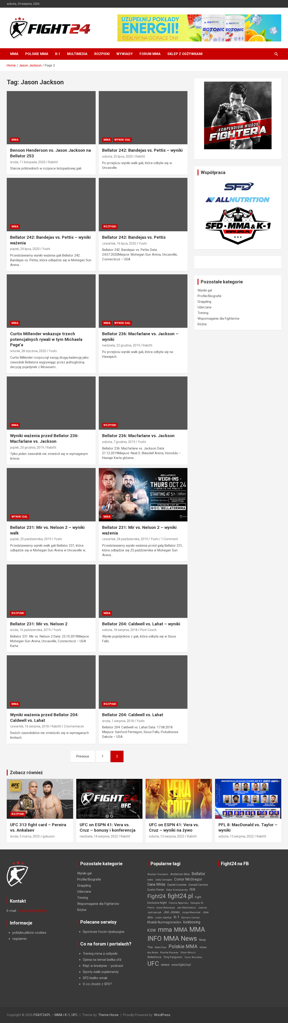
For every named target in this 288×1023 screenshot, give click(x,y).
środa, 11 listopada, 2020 (27, 162)
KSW (151, 930)
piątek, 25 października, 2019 (30, 539)
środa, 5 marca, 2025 (25, 836)
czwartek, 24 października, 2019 (125, 539)
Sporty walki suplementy (101, 972)
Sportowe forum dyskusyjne (103, 932)
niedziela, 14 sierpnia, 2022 (99, 836)
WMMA (165, 964)
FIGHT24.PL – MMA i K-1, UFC (56, 1015)
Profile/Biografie (209, 296)
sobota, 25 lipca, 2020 (117, 156)
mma (165, 929)
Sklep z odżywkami (184, 54)
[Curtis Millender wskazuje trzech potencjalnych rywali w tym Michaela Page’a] (51, 301)
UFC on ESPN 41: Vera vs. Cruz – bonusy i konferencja (107, 827)
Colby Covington (163, 879)
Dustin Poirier (155, 889)
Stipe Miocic (188, 952)
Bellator (198, 874)
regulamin (19, 939)
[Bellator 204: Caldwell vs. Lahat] (143, 682)
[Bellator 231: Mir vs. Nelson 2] (51, 591)
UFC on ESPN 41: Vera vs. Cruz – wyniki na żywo (174, 827)
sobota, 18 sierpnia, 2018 (119, 630)
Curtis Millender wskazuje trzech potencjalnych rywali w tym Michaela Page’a (46, 339)
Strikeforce (154, 957)
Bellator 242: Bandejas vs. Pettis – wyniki (142, 150)
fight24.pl (180, 896)
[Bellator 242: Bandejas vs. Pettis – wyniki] (143, 118)
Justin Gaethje (163, 917)
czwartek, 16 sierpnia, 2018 (29, 726)
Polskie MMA (36, 54)
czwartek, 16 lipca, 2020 (119, 243)
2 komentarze (74, 726)
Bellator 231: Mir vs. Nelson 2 (39, 623)
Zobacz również (26, 772)
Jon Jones (171, 912)
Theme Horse (108, 1015)
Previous (82, 756)
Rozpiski (102, 54)
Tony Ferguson (172, 957)
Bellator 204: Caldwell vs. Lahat (132, 714)
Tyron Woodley (193, 957)
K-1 (57, 54)
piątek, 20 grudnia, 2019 (27, 447)
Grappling (204, 302)
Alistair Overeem (157, 874)
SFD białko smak (95, 978)
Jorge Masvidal (191, 912)
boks (150, 879)
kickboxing (191, 922)
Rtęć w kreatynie (95, 966)
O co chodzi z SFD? (97, 984)
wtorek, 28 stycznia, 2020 (28, 351)
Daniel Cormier (177, 884)
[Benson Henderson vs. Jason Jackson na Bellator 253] (51, 118)
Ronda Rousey (169, 952)
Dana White (156, 884)
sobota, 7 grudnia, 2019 (118, 442)
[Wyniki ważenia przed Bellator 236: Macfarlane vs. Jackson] (51, 403)
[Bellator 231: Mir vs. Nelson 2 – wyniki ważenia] (143, 495)
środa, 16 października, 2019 (30, 630)
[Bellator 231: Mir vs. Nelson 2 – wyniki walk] (51, 495)
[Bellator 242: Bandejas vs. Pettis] (143, 205)
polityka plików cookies (29, 933)
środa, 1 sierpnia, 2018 (118, 721)
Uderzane (205, 307)
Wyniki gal (122, 139)
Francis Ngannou (178, 902)
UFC (153, 963)
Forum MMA (150, 54)
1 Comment (169, 539)
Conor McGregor (188, 879)
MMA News (180, 938)
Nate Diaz (160, 947)
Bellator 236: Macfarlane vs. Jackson (138, 435)
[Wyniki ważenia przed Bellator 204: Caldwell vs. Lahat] (51, 682)
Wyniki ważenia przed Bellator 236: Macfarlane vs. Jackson (44, 438)
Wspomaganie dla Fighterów (218, 319)
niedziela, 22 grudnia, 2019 (121, 345)
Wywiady (124, 54)
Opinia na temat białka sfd (102, 960)
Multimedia (77, 54)
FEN (192, 889)
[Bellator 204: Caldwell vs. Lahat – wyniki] (143, 591)
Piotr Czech (148, 630)
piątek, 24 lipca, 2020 (25, 249)
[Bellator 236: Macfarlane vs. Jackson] (143, 403)
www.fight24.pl (181, 964)
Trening (203, 313)
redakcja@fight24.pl (32, 911)
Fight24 (156, 896)
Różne (202, 324)
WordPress (162, 1015)
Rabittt (53, 162)
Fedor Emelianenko (177, 889)
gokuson (49, 836)
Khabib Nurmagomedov (164, 922)
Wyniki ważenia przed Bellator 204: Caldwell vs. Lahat (44, 717)
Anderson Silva (180, 874)
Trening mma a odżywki (100, 954)
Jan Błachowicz (186, 907)
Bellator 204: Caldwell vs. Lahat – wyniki (141, 623)
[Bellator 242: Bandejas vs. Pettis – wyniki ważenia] (51, 205)
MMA (14, 54)
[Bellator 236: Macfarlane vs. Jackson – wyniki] (143, 301)
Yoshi (46, 249)
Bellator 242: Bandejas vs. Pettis (134, 237)
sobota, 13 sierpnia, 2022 (166, 836)
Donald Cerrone (198, 884)
